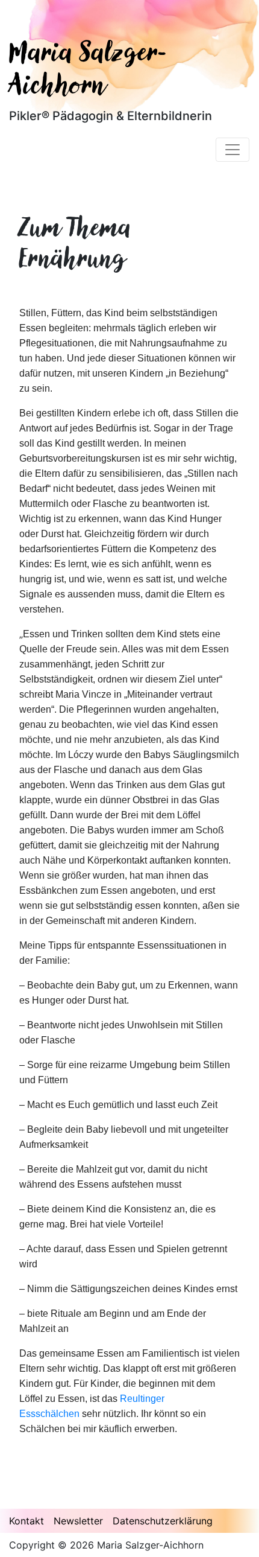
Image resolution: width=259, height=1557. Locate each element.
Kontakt (26, 1521)
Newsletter (78, 1521)
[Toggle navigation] (232, 150)
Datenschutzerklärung (163, 1521)
